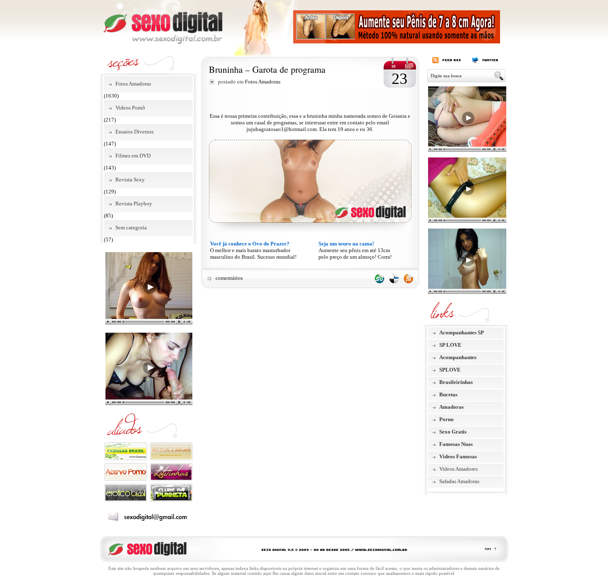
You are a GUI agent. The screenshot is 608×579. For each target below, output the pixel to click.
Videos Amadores (458, 469)
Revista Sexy (130, 179)
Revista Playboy (133, 203)
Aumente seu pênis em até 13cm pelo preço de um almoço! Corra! (355, 250)
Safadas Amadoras (459, 481)
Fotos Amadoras (133, 84)
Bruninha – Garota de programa (267, 69)
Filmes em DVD (133, 155)
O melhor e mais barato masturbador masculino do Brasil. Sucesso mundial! (253, 250)
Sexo (163, 22)
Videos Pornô (130, 108)
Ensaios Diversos (134, 132)
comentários (229, 278)
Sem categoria (131, 227)
